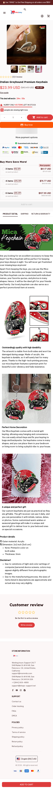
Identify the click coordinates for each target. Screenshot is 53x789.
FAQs (14, 711)
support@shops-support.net (24, 686)
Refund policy (17, 746)
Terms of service (19, 732)
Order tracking (18, 706)
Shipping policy (18, 737)
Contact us (16, 701)
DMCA (14, 716)
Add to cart (26, 784)
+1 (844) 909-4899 (20, 682)
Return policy (17, 741)
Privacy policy (18, 727)
